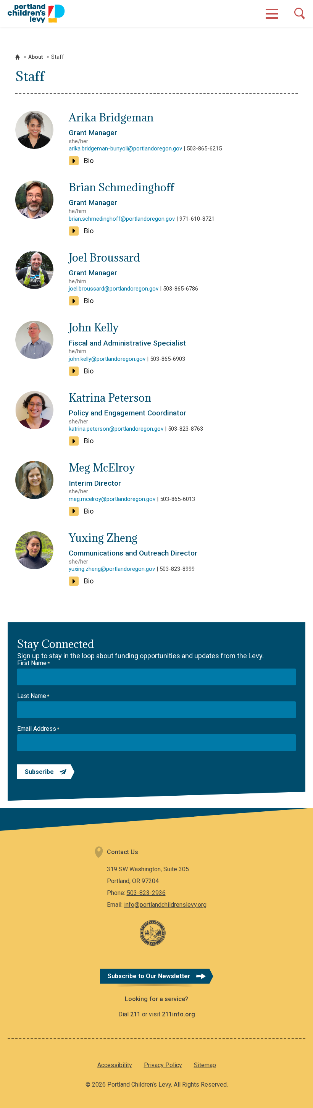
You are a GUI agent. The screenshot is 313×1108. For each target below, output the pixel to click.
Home (17, 57)
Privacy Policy (163, 1065)
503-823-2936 (146, 892)
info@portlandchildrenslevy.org (165, 904)
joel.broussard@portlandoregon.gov (113, 288)
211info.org (178, 1014)
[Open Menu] (272, 13)
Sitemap (205, 1065)
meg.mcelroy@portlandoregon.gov (112, 499)
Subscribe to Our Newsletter (149, 976)
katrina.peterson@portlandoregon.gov (116, 428)
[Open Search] (299, 13)
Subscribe (39, 771)
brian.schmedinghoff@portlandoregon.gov (122, 218)
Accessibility (114, 1065)
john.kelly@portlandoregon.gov (107, 358)
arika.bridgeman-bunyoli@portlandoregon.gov (125, 148)
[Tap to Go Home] (36, 13)
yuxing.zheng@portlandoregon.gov (112, 568)
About (35, 57)
